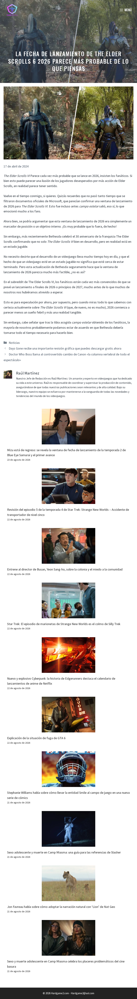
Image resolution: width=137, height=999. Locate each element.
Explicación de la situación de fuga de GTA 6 (36, 738)
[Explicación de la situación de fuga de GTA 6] (68, 730)
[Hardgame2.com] (12, 10)
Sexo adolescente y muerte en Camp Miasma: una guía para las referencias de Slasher (64, 852)
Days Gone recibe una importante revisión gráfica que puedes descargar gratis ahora (65, 348)
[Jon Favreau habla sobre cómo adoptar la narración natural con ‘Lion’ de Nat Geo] (68, 898)
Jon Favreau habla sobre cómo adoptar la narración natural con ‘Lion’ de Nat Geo (61, 907)
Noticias (14, 343)
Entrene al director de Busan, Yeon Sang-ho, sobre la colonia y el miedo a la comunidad (65, 569)
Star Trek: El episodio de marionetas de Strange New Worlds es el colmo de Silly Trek (63, 624)
